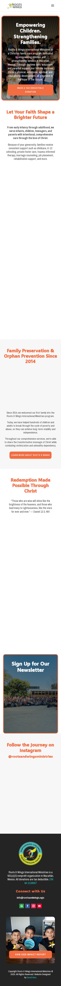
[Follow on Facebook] (27, 906)
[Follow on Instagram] (33, 906)
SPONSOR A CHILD (30, 209)
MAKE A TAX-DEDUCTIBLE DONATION (30, 90)
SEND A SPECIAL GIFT (30, 264)
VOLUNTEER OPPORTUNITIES (30, 319)
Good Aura (31, 977)
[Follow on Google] (21, 906)
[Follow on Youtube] (39, 906)
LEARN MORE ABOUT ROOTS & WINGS (30, 455)
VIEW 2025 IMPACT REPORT (30, 954)
